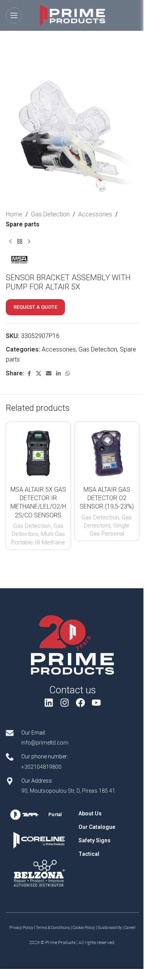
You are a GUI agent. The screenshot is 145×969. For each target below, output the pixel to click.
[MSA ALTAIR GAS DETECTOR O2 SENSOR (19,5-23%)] (107, 454)
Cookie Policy (84, 927)
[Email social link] (49, 373)
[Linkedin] (49, 702)
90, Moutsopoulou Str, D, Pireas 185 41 (68, 791)
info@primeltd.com (44, 743)
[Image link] (72, 644)
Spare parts (22, 224)
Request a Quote (35, 307)
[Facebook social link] (29, 373)
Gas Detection (50, 214)
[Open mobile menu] (14, 15)
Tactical (88, 854)
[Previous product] (10, 241)
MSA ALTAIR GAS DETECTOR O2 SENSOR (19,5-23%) (107, 498)
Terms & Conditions (53, 927)
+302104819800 (41, 767)
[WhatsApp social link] (67, 373)
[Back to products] (19, 241)
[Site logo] (72, 14)
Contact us (72, 690)
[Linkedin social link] (58, 373)
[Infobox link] (39, 814)
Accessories (95, 214)
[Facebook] (80, 702)
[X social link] (39, 373)
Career (130, 927)
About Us (90, 813)
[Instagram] (64, 702)
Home (14, 214)
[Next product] (29, 241)
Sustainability (110, 927)
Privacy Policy (21, 927)
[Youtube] (96, 702)
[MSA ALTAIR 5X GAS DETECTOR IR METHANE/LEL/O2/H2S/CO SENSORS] (38, 454)
